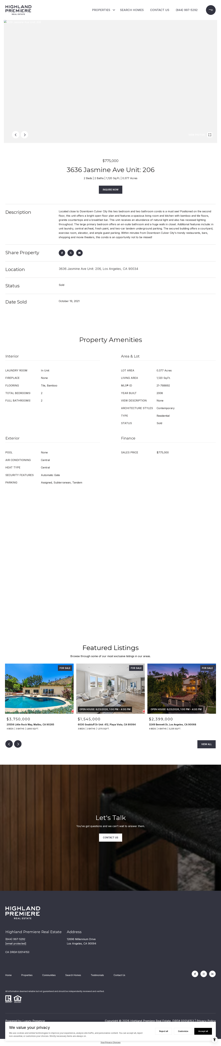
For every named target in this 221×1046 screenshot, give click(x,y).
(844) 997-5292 (187, 10)
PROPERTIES (101, 10)
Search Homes (73, 975)
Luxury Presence (33, 1021)
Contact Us (119, 975)
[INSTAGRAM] (203, 974)
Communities (49, 975)
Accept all (203, 1031)
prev (15, 134)
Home (8, 975)
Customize (183, 1031)
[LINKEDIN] (212, 974)
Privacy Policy (206, 1021)
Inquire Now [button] (110, 189)
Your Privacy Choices (110, 1042)
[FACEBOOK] (195, 974)
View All (206, 744)
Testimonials (97, 975)
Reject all (163, 1031)
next (24, 134)
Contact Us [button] (110, 837)
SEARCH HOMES (132, 10)
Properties (27, 975)
